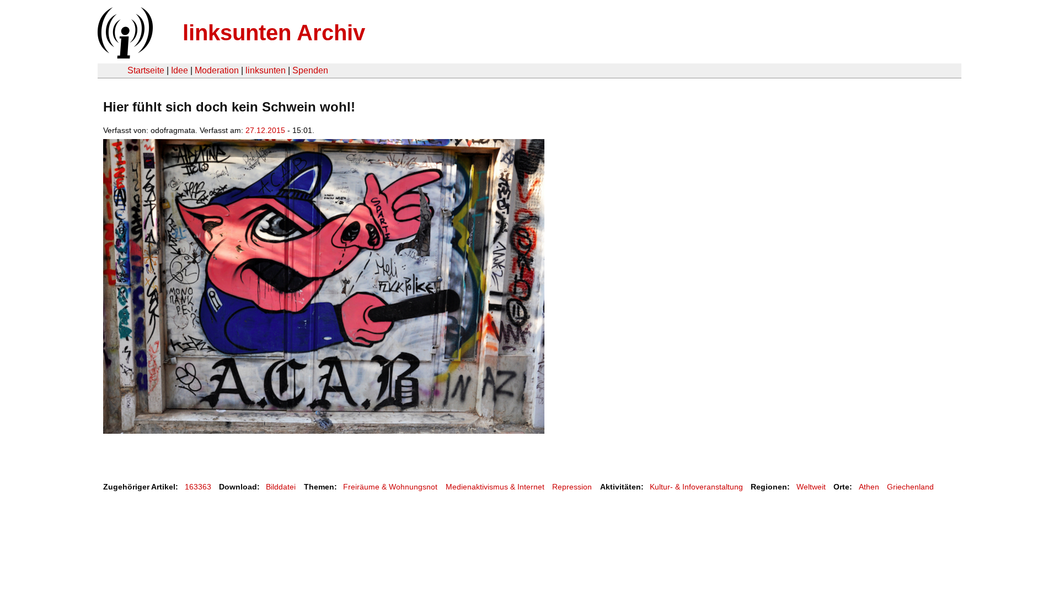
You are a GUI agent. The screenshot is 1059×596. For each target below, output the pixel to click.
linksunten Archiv (274, 32)
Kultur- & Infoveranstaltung (696, 486)
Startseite (145, 70)
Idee (179, 70)
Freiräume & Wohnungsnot (390, 486)
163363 (198, 486)
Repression (572, 486)
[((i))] (124, 55)
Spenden (310, 70)
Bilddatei (281, 486)
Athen (869, 486)
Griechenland (910, 486)
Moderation (217, 70)
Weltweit (811, 486)
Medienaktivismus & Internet (495, 486)
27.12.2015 (265, 130)
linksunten (265, 70)
